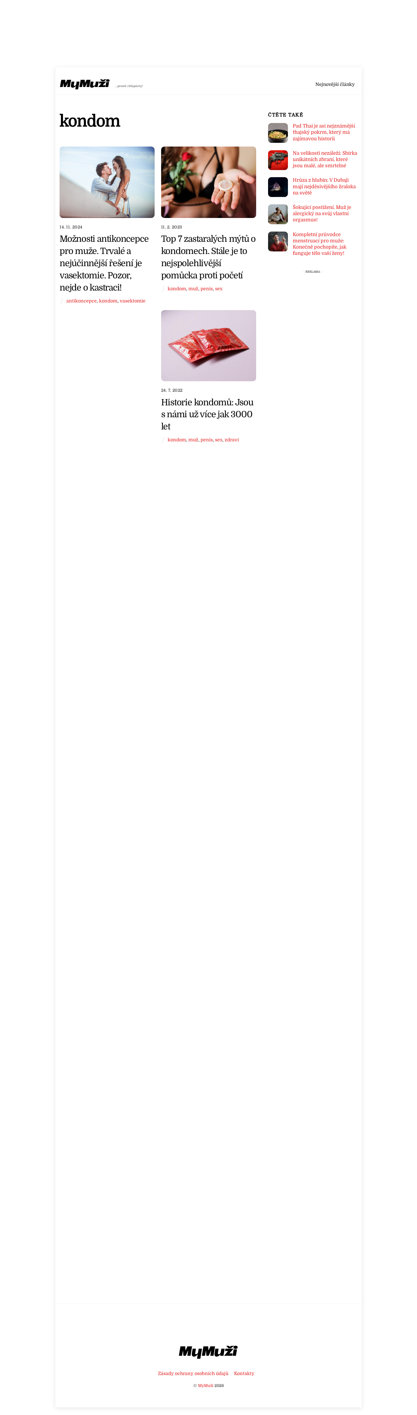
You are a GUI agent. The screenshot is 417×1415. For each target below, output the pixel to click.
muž (193, 288)
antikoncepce (81, 301)
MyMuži (205, 1386)
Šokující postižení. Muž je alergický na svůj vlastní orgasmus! (322, 214)
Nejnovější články (335, 84)
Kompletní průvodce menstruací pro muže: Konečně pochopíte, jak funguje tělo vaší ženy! (319, 244)
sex (218, 288)
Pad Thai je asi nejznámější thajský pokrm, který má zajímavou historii (324, 132)
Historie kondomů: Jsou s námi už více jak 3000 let (207, 414)
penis (207, 288)
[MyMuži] (85, 85)
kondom (108, 301)
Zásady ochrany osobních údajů (193, 1373)
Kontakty (244, 1373)
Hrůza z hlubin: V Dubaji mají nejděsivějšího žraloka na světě (324, 186)
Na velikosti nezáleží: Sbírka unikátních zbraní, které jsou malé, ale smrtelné (325, 159)
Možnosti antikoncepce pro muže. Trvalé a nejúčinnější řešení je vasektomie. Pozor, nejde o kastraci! (104, 263)
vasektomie (133, 301)
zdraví (232, 439)
